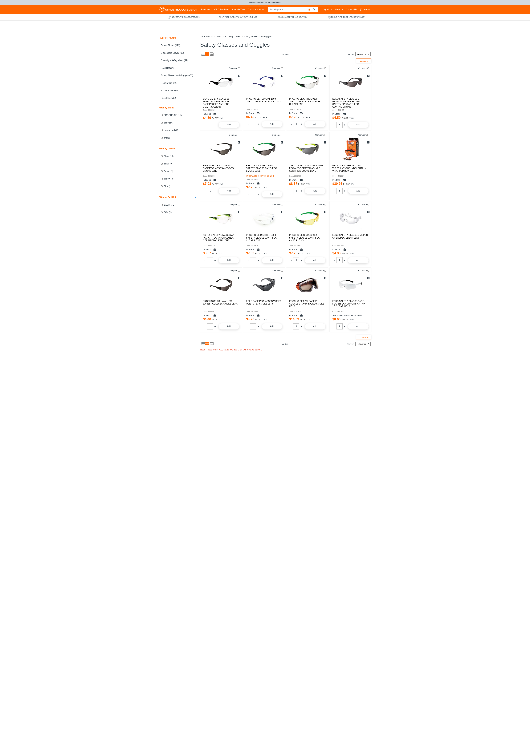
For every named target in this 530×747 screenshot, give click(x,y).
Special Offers (238, 9)
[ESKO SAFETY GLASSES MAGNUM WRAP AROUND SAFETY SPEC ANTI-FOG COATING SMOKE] (350, 82)
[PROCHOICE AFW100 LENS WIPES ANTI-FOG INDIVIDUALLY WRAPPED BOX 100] (350, 149)
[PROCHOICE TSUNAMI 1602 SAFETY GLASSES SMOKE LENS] (221, 284)
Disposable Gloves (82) (172, 53)
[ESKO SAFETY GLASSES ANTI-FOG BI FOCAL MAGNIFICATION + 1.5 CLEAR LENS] (350, 284)
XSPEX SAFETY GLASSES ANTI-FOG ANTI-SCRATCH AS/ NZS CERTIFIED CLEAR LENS (220, 237)
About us (339, 9)
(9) (168, 164)
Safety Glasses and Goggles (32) (177, 75)
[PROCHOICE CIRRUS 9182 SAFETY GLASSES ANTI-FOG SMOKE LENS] (264, 149)
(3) (168, 171)
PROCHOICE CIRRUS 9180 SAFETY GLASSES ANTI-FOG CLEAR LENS (304, 101)
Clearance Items (256, 9)
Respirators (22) (169, 83)
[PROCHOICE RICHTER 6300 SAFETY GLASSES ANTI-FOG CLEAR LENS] (264, 218)
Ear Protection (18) (170, 90)
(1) (167, 138)
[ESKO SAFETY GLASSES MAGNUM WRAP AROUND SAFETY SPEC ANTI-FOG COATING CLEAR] (221, 82)
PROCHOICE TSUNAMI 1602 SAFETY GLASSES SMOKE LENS (220, 302)
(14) (168, 123)
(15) (173, 115)
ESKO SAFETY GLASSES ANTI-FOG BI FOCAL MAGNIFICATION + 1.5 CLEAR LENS (349, 304)
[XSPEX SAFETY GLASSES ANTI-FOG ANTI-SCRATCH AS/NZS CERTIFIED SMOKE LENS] (307, 149)
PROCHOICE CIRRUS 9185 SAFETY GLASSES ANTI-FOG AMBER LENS (304, 237)
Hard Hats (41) (168, 68)
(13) (168, 156)
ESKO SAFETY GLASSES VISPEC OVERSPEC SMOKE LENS (264, 302)
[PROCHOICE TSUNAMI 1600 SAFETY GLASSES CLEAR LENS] (264, 82)
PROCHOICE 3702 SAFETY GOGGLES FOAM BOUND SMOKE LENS (306, 304)
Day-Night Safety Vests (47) (174, 60)
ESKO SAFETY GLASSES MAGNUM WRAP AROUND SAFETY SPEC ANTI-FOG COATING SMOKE (346, 103)
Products (205, 9)
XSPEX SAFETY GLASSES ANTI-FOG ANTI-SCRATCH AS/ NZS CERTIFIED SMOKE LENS (306, 168)
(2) (171, 130)
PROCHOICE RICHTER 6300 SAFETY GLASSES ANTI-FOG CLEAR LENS (261, 237)
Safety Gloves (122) (170, 45)
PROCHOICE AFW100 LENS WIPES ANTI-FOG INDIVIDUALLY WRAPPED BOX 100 (349, 168)
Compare (233, 68)
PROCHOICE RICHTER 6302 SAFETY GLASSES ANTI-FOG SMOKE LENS (218, 168)
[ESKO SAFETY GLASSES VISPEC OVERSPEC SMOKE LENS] (264, 284)
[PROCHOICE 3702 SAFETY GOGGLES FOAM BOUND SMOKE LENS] (307, 284)
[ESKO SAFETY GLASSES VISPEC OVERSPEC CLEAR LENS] (350, 218)
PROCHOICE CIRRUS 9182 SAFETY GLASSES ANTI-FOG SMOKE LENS (261, 168)
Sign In (326, 9)
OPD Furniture (221, 9)
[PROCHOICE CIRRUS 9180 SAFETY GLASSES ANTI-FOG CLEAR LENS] (307, 82)
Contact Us (351, 9)
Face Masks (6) (168, 98)
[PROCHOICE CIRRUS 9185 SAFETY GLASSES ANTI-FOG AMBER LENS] (307, 218)
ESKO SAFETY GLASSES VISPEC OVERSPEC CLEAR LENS (350, 236)
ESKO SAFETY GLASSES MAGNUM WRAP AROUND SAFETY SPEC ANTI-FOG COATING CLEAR (216, 103)
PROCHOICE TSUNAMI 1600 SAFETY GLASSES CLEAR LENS (263, 100)
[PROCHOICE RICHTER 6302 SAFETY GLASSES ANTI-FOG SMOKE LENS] (221, 149)
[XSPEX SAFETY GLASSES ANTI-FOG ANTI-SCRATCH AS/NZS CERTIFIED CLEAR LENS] (221, 218)
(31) (169, 205)
